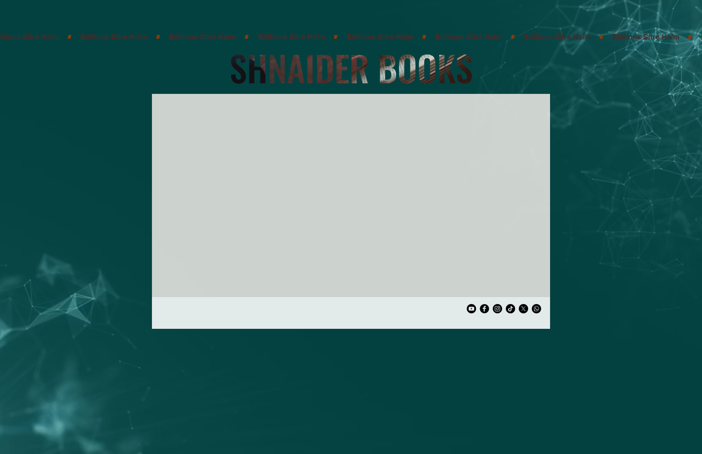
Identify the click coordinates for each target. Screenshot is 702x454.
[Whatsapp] (536, 308)
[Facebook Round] (484, 308)
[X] (523, 308)
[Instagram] (497, 308)
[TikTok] (510, 308)
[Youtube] (471, 308)
